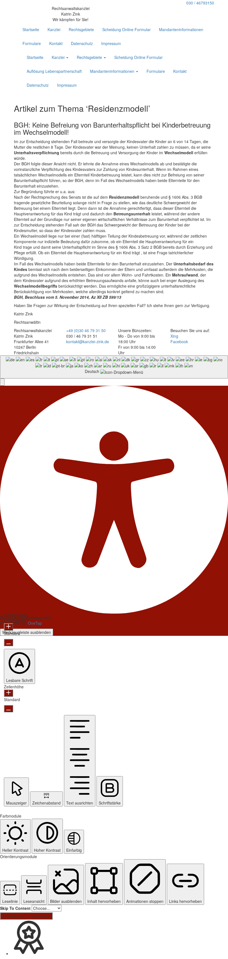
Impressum (111, 43)
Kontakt (56, 43)
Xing (174, 336)
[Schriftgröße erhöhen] (8, 627)
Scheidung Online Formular (126, 29)
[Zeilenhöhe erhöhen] (8, 693)
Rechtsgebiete (81, 29)
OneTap (35, 623)
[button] (2, 382)
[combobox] (114, 366)
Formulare (32, 43)
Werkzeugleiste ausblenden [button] (26, 632)
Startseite (31, 29)
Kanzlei (54, 29)
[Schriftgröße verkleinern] (8, 642)
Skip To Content (15, 908)
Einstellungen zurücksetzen (26, 916)
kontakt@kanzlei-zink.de (87, 341)
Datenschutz (82, 43)
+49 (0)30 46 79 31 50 (86, 330)
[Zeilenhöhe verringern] (8, 708)
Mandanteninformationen (181, 29)
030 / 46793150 (200, 3)
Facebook (179, 341)
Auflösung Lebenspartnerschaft (54, 71)
